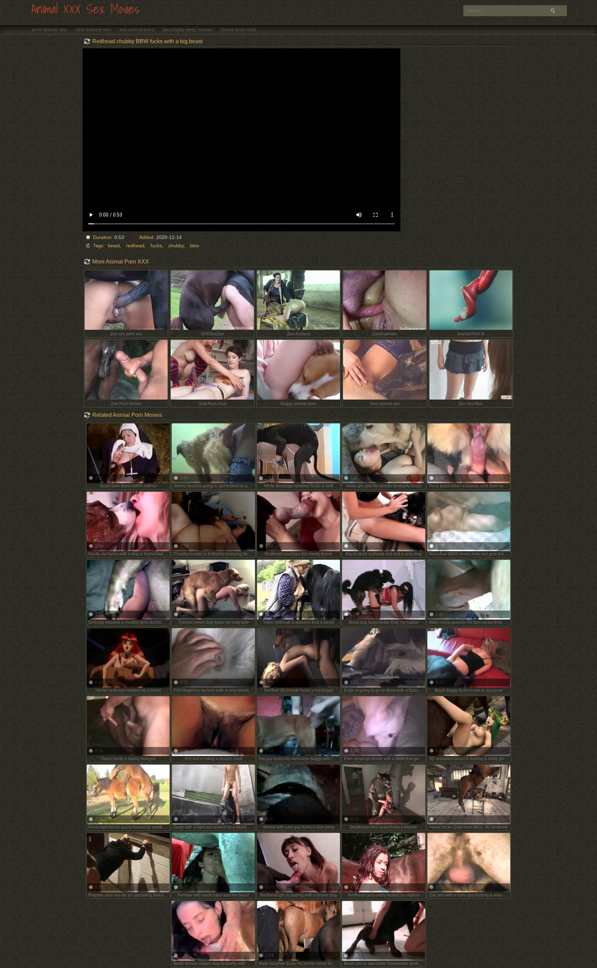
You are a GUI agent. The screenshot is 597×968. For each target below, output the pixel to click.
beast (114, 245)
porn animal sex (49, 29)
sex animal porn (136, 29)
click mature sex (93, 29)
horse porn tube (238, 29)
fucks (156, 245)
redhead (135, 245)
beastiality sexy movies (188, 29)
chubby (176, 245)
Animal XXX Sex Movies (85, 9)
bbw (194, 245)
